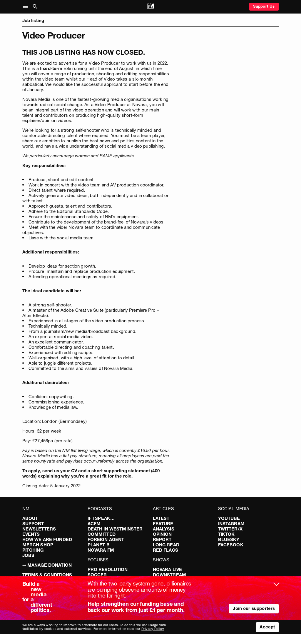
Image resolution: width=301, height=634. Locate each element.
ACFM (94, 523)
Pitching (33, 550)
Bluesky (229, 539)
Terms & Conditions (47, 575)
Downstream (169, 575)
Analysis (163, 529)
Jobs (28, 555)
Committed (102, 534)
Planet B (99, 545)
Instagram (231, 523)
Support (33, 523)
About (30, 518)
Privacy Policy (152, 629)
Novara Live (167, 569)
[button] (26, 7)
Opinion (162, 534)
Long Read (166, 545)
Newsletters (39, 529)
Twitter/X (230, 529)
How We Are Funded (47, 539)
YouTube (229, 518)
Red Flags (165, 550)
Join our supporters (254, 608)
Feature (163, 523)
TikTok (226, 534)
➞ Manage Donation (47, 565)
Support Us (264, 6)
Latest (161, 518)
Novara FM (101, 550)
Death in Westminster (115, 529)
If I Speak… (101, 518)
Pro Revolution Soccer (108, 572)
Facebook (230, 545)
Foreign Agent (106, 539)
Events (31, 534)
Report (162, 539)
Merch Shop (37, 545)
